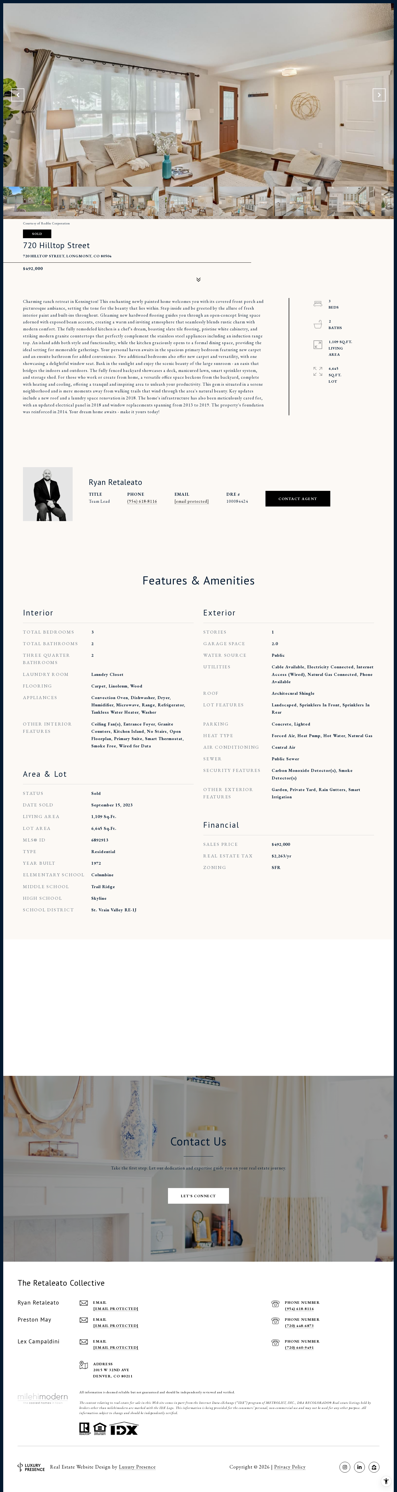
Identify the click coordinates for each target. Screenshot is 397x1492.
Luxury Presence (137, 1467)
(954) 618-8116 (142, 501)
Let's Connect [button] (198, 1195)
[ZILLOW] (374, 1467)
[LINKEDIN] (359, 1467)
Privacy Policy (290, 1467)
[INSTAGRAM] (344, 1467)
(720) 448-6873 (299, 1325)
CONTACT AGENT (297, 498)
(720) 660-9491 (299, 1347)
